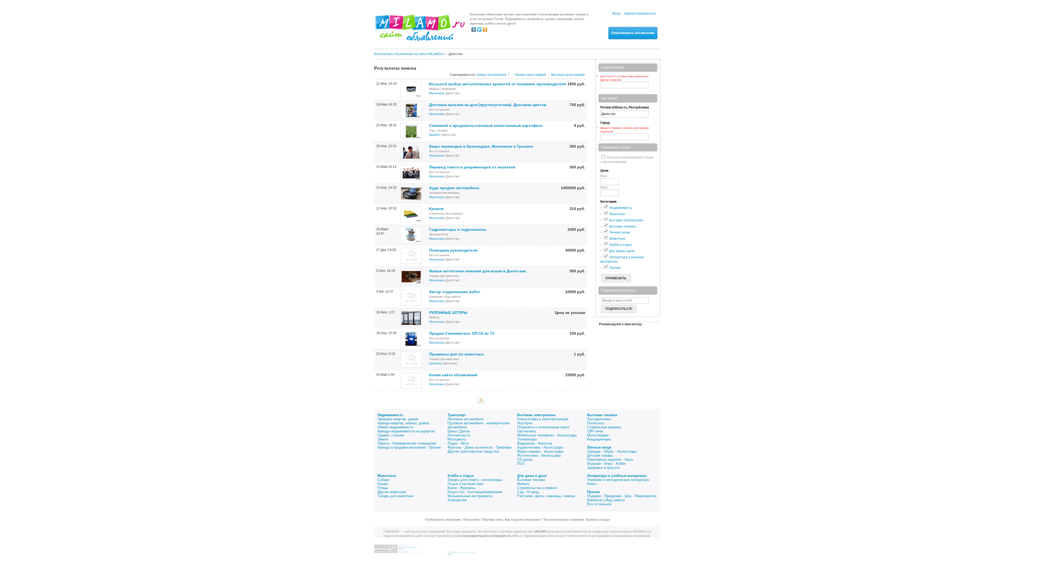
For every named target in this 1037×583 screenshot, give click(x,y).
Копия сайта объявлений (453, 375)
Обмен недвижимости (395, 427)
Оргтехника (526, 431)
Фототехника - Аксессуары (539, 455)
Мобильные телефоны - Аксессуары (547, 435)
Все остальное (599, 504)
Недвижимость (390, 415)
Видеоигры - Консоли (534, 443)
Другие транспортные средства (473, 451)
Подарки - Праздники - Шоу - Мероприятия (621, 496)
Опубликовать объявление (633, 33)
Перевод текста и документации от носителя (472, 167)
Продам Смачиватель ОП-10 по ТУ (462, 333)
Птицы (383, 488)
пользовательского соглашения (484, 535)
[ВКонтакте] (474, 29)
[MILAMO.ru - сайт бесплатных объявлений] (419, 37)
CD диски (525, 459)
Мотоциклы (456, 439)
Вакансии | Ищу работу (606, 500)
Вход (616, 13)
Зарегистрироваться (640, 13)
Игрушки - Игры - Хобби (606, 464)
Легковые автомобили (465, 419)
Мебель (523, 484)
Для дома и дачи (532, 476)
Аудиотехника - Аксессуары (540, 447)
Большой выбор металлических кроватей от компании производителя (497, 84)
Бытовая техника (602, 415)
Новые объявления (491, 75)
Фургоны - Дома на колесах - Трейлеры (479, 447)
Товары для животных (396, 496)
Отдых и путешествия (465, 484)
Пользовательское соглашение (564, 519)
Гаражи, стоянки (391, 435)
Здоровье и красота (603, 468)
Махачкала (436, 93)
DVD (520, 464)
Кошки (383, 484)
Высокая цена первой (568, 75)
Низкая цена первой (530, 75)
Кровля (436, 208)
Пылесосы (595, 423)
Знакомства (457, 500)
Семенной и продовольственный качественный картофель (486, 125)
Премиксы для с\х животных (456, 354)
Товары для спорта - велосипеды (474, 480)
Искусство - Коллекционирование (474, 492)
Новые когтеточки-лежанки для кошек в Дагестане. (478, 271)
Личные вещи (599, 447)
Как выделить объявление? (523, 519)
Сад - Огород (528, 492)
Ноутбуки (524, 423)
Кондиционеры (599, 439)
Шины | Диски (458, 431)
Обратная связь (492, 519)
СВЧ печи (595, 431)
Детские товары (600, 455)
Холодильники (599, 419)
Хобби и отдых (460, 476)
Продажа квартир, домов (398, 419)
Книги (591, 484)
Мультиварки (597, 435)
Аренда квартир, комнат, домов (403, 423)
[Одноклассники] (485, 29)
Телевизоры (527, 439)
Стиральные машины (604, 427)
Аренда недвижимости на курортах (406, 431)
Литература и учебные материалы (617, 476)
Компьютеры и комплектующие (542, 419)
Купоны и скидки (598, 519)
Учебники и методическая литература (618, 480)
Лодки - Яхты (458, 443)
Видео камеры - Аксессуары (540, 451)
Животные (387, 476)
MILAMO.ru (542, 531)
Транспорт (456, 415)
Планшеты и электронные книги (543, 427)
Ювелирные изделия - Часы (610, 459)
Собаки (383, 480)
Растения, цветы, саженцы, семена (546, 496)
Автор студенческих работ (454, 292)
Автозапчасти (458, 435)
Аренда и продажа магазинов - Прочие (409, 447)
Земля (383, 439)
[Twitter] (479, 29)
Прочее (593, 492)
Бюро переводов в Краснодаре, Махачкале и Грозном (481, 146)
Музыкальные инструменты (470, 496)
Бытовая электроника (536, 415)
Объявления (471, 519)
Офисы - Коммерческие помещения (407, 443)
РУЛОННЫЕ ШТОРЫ (448, 312)
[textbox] (624, 136)
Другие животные (392, 492)
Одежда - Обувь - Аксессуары (612, 451)
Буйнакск (435, 363)
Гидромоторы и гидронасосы (457, 229)
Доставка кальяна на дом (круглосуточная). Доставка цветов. (488, 105)
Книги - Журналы (461, 488)
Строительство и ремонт (537, 488)
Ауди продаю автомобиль (454, 188)
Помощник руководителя (453, 250)
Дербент (434, 134)
